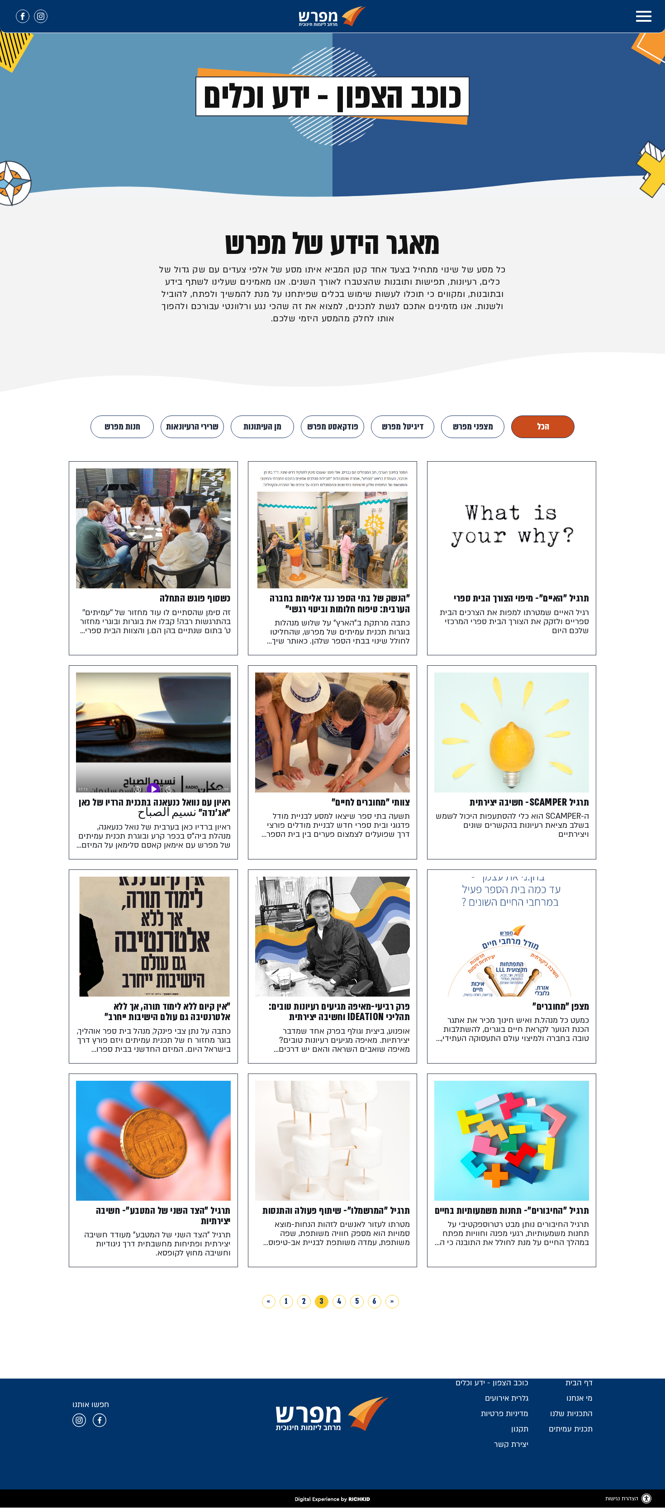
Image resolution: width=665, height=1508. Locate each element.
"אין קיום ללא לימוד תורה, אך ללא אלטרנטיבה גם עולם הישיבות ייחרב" (167, 1014)
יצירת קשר (511, 1448)
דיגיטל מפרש (403, 426)
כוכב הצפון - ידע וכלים (492, 1386)
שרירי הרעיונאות (192, 426)
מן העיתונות (262, 426)
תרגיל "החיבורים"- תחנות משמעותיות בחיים (522, 1219)
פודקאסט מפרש (332, 426)
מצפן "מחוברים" (560, 1009)
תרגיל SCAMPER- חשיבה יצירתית (529, 804)
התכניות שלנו (571, 1417)
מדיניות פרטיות (504, 1417)
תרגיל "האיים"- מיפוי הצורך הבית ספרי (521, 599)
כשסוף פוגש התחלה (194, 599)
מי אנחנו (579, 1402)
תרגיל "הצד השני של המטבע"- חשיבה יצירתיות (162, 1219)
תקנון (519, 1432)
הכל (543, 426)
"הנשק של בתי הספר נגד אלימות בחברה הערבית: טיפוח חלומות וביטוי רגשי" (339, 604)
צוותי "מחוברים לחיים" (370, 804)
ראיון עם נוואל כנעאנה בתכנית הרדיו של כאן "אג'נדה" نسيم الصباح (154, 809)
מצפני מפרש (473, 426)
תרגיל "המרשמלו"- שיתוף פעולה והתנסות (335, 1214)
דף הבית (579, 1386)
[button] (643, 16)
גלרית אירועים (506, 1402)
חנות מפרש (122, 426)
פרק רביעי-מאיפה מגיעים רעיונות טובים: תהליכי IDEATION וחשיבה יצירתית (339, 1014)
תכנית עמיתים (571, 1432)
